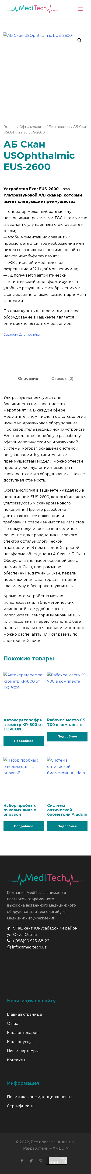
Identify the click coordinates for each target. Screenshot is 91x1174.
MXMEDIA (58, 1148)
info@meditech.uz (29, 947)
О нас (12, 1023)
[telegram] (31, 1161)
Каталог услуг (20, 1042)
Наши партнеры (23, 1051)
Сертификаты (20, 1106)
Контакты (16, 1060)
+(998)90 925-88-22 (30, 941)
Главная (10, 127)
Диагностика (59, 127)
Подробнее (23, 741)
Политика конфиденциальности (39, 1097)
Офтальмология (32, 127)
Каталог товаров (22, 1032)
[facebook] (22, 1161)
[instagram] (40, 1161)
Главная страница (24, 1014)
